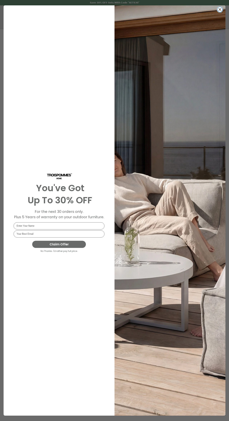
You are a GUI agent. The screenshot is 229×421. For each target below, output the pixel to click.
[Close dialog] (220, 9)
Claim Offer (59, 244)
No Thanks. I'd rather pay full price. (59, 251)
